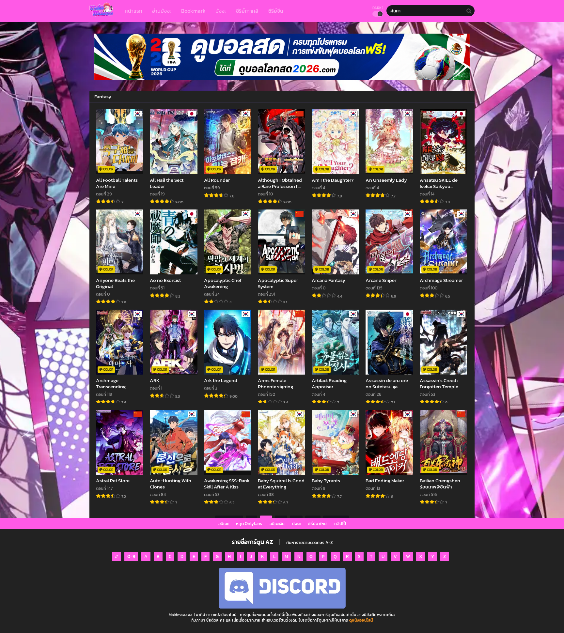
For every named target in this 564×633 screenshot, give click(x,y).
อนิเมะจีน (277, 523)
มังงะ (296, 523)
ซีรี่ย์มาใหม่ (317, 523)
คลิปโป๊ (340, 523)
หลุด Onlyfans (249, 523)
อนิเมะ (223, 523)
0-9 (131, 556)
